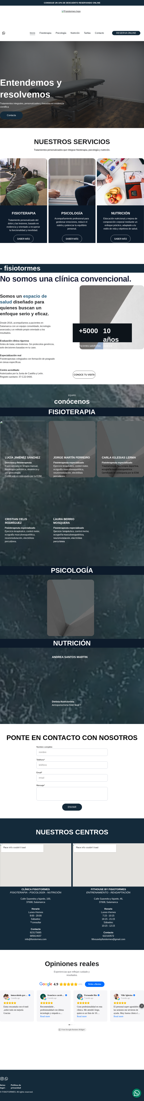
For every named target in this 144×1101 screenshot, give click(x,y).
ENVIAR (72, 807)
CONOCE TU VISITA (84, 374)
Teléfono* (40, 760)
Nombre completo (44, 747)
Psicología (61, 33)
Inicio (32, 33)
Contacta (11, 115)
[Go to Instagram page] (2, 1078)
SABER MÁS (23, 238)
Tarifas (87, 33)
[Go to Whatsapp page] (3, 33)
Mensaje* (40, 785)
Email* (39, 772)
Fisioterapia (45, 33)
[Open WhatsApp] (136, 1093)
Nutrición (75, 33)
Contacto (99, 33)
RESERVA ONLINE (126, 33)
